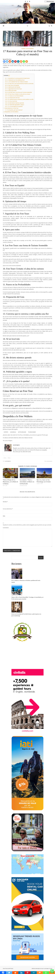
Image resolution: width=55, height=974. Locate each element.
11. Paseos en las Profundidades (14, 96)
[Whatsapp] (24, 61)
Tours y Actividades (27, 48)
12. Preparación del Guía (12, 97)
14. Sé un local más (11, 101)
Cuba (5, 457)
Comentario (6, 527)
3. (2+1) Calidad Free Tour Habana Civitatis (16, 81)
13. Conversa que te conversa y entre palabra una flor (19, 99)
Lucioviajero (8, 461)
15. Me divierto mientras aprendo (14, 103)
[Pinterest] (15, 61)
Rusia (9, 457)
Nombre (5, 501)
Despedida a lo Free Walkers (11, 111)
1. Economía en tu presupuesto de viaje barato (17, 78)
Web (4, 516)
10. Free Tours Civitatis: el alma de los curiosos (17, 94)
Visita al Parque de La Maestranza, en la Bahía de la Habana (10, 481)
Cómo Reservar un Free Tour (11, 108)
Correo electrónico (8, 509)
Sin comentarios (48, 461)
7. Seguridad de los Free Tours (13, 89)
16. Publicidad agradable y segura (14, 104)
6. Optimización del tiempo (12, 87)
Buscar (40, 557)
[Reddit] (10, 61)
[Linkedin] (12, 61)
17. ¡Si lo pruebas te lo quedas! (14, 106)
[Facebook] (4, 61)
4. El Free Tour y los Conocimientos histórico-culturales (19, 83)
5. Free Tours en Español (12, 85)
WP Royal (11, 968)
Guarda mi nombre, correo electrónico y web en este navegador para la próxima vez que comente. (27, 525)
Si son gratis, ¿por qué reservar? (13, 110)
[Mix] (21, 61)
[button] (9, 75)
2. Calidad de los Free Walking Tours (15, 80)
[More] (26, 61)
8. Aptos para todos (10, 90)
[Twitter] (7, 61)
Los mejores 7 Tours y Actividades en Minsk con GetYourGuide (27, 481)
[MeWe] (18, 61)
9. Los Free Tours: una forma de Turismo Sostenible (18, 92)
